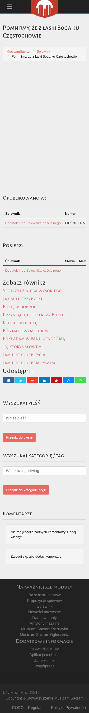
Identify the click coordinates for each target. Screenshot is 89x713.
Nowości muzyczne (44, 612)
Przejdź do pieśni (19, 437)
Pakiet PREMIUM (44, 649)
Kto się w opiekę (20, 322)
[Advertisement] (44, 112)
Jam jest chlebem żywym (29, 362)
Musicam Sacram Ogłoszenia (44, 635)
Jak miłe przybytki (22, 298)
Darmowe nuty (44, 618)
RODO (17, 708)
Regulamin (37, 708)
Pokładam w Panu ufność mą (34, 338)
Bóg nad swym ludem (25, 330)
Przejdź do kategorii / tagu (26, 490)
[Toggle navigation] (9, 6)
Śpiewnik (44, 606)
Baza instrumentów (44, 595)
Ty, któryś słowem (22, 346)
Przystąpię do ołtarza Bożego (35, 314)
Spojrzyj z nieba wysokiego (32, 290)
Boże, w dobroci (20, 306)
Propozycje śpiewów (44, 601)
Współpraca (44, 666)
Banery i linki (45, 660)
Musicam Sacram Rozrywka (44, 629)
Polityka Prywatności (68, 708)
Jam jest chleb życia (24, 354)
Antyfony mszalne (45, 623)
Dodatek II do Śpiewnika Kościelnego (33, 223)
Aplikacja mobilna (44, 655)
